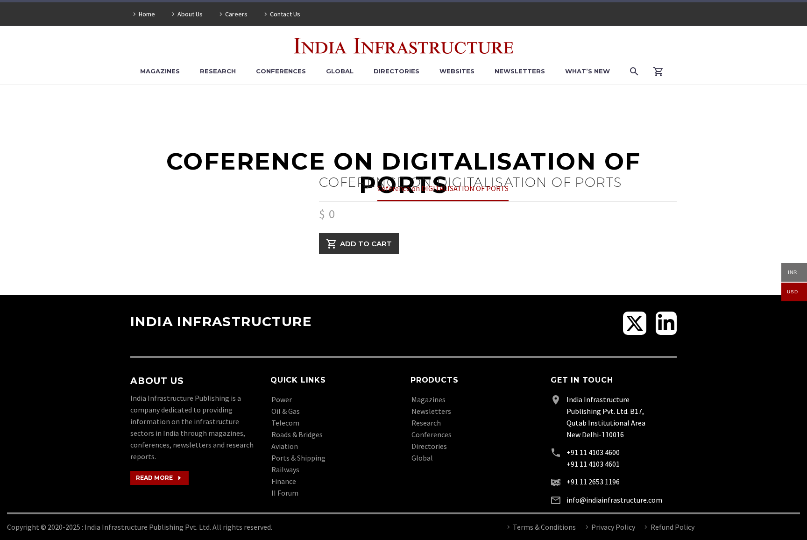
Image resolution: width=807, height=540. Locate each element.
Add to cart (366, 243)
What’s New (587, 71)
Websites (456, 71)
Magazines (160, 71)
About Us (190, 14)
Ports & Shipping (298, 457)
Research (218, 71)
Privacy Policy (613, 527)
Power (281, 399)
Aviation (284, 446)
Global (340, 71)
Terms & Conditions (544, 527)
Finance (283, 481)
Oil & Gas (285, 411)
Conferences (281, 71)
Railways (285, 469)
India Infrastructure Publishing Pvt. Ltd (147, 527)
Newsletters (520, 71)
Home (147, 14)
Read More (159, 478)
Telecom (285, 422)
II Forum (284, 492)
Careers (236, 14)
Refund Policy (672, 527)
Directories (396, 71)
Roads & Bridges (297, 434)
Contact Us (285, 14)
